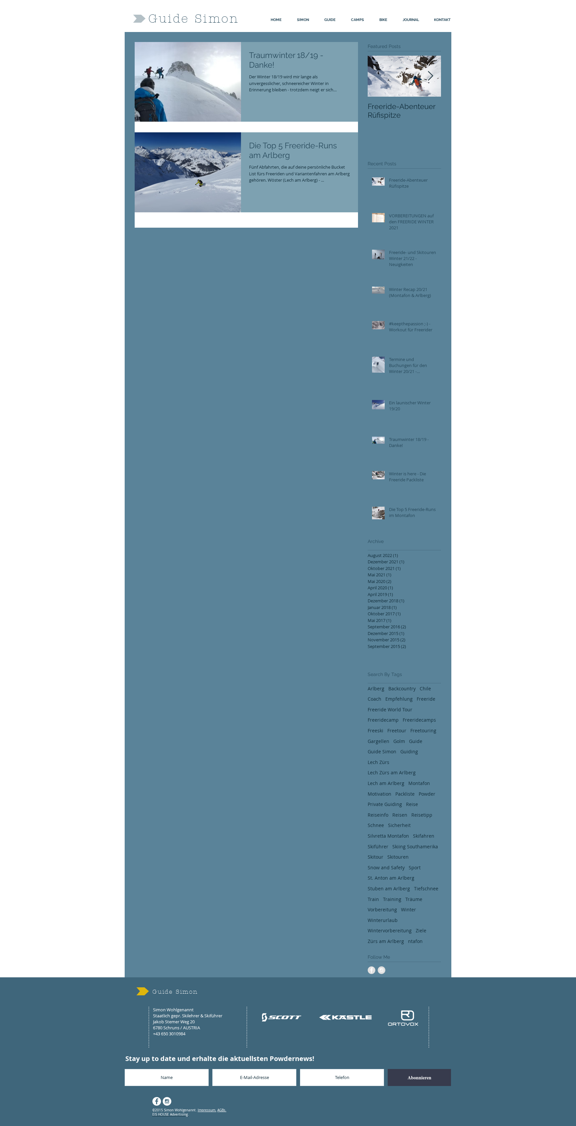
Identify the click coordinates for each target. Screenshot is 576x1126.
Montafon (419, 783)
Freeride (426, 699)
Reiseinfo (378, 815)
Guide (415, 741)
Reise (412, 804)
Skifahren (423, 836)
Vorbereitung (382, 909)
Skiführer (378, 846)
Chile (425, 688)
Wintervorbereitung (390, 930)
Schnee (376, 825)
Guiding (409, 751)
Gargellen (378, 741)
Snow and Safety (386, 867)
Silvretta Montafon (388, 836)
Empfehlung (399, 699)
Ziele (421, 930)
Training (392, 899)
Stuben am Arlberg (389, 888)
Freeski (375, 730)
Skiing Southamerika (415, 846)
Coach (374, 699)
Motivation (379, 794)
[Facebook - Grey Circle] (371, 970)
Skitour (375, 857)
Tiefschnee (426, 888)
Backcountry (402, 688)
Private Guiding (385, 804)
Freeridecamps (419, 720)
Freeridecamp (383, 720)
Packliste (405, 794)
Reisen (399, 815)
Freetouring (423, 730)
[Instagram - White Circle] (167, 1101)
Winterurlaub (383, 920)
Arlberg (376, 688)
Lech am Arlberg (386, 783)
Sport (415, 867)
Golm (399, 741)
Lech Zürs (378, 762)
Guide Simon (382, 751)
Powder (427, 794)
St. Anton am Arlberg (391, 878)
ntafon (415, 941)
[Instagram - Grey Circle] (381, 970)
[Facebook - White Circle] (156, 1101)
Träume (413, 899)
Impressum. (207, 1110)
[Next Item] (430, 76)
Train (373, 899)
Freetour (396, 730)
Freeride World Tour (390, 709)
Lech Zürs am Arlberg (392, 772)
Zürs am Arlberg (386, 941)
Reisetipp (421, 815)
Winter (408, 909)
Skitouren (398, 857)
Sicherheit (399, 825)
